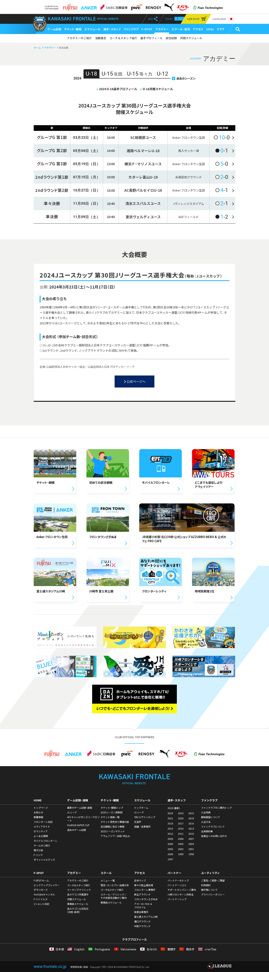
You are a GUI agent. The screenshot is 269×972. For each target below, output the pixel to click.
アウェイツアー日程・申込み (115, 836)
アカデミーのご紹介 (79, 38)
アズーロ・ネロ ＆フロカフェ (143, 905)
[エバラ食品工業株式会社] (182, 6)
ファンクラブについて (213, 826)
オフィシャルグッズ (44, 859)
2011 (181, 833)
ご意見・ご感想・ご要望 (213, 880)
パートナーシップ (177, 899)
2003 (170, 849)
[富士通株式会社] (70, 6)
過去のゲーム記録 (76, 829)
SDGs (210, 29)
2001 (191, 849)
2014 (181, 828)
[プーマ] (169, 6)
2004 (191, 843)
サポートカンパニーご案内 (182, 889)
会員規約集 (207, 831)
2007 (191, 838)
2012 (170, 833)
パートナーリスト (177, 885)
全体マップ (140, 880)
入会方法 (206, 821)
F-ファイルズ (40, 899)
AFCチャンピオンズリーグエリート (83, 819)
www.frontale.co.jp (50, 966)
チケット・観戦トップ (112, 807)
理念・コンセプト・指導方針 (115, 885)
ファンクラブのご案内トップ (216, 807)
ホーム (37, 47)
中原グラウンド (142, 926)
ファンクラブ (131, 29)
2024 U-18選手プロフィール (118, 89)
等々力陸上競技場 (143, 885)
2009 (170, 838)
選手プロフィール (151, 38)
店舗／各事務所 (142, 826)
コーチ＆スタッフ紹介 (123, 38)
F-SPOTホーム (41, 880)
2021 (170, 818)
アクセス (198, 29)
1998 (191, 854)
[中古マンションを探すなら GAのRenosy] (153, 6)
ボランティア (41, 831)
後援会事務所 (141, 912)
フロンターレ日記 (43, 821)
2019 (191, 818)
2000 (170, 854)
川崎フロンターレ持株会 (181, 894)
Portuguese (102, 949)
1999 (181, 854)
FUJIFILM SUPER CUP (78, 825)
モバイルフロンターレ (45, 840)
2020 (181, 818)
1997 (170, 859)
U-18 (91, 73)
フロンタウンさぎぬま (146, 899)
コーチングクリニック (79, 889)
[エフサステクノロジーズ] (207, 6)
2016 (191, 823)
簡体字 (190, 949)
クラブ (220, 29)
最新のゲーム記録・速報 (79, 807)
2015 (170, 828)
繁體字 (171, 949)
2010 (191, 833)
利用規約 (206, 885)
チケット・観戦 (73, 29)
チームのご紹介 (42, 845)
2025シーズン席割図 (111, 812)
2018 (170, 823)
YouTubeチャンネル (44, 894)
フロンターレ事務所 (144, 889)
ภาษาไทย (210, 949)
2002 (181, 849)
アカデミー (162, 29)
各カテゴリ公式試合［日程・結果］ (77, 910)
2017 (181, 823)
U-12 (162, 73)
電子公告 (38, 850)
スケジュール (92, 29)
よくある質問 (41, 836)
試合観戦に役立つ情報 (112, 826)
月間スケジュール (191, 38)
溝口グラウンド (142, 921)
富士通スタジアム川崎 (146, 916)
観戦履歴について (210, 817)
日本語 (60, 949)
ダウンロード (41, 889)
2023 (181, 813)
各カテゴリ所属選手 (77, 894)
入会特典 (206, 812)
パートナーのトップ (178, 880)
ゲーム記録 (54, 29)
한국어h (151, 949)
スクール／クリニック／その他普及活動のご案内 (114, 896)
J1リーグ (72, 812)
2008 (181, 838)
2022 (191, 813)
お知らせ (38, 812)
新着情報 (38, 817)
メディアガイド (42, 826)
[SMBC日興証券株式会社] (114, 6)
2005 (181, 843)
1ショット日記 (41, 903)
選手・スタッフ (112, 29)
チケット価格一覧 (110, 817)
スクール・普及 (181, 29)
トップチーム (141, 807)
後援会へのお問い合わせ (214, 836)
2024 (170, 813)
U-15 (112, 73)
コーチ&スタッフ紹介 (78, 885)
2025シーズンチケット (113, 831)
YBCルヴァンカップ (144, 817)
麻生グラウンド (142, 894)
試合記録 (171, 38)
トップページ (41, 807)
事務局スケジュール (77, 903)
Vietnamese (128, 949)
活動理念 (100, 38)
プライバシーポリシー (213, 894)
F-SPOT (147, 29)
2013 (191, 828)
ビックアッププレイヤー (47, 885)
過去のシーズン (185, 78)
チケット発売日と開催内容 (115, 821)
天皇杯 (137, 821)
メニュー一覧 (108, 880)
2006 (170, 843)
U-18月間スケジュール (158, 89)
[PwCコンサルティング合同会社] (136, 6)
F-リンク (38, 854)
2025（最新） (174, 808)
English (79, 949)
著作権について (209, 889)
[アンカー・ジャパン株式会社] (89, 6)
